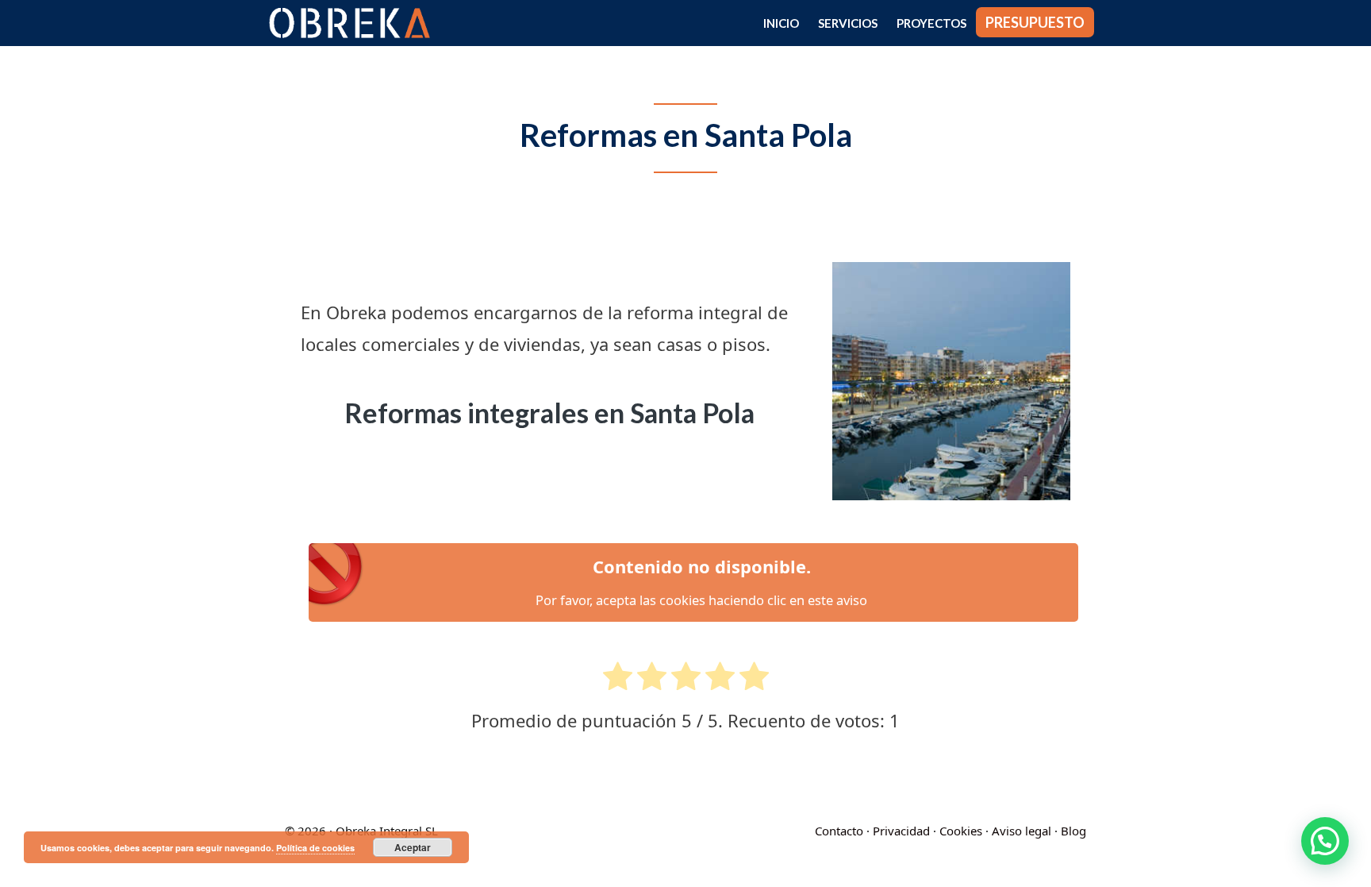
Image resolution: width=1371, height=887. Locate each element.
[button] (1325, 841)
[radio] (617, 680)
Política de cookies (315, 848)
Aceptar (412, 847)
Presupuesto (1035, 22)
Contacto (839, 831)
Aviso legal (1021, 831)
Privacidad (901, 831)
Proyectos (931, 23)
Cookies (960, 831)
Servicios (848, 23)
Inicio (781, 23)
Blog (1073, 831)
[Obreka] (353, 23)
